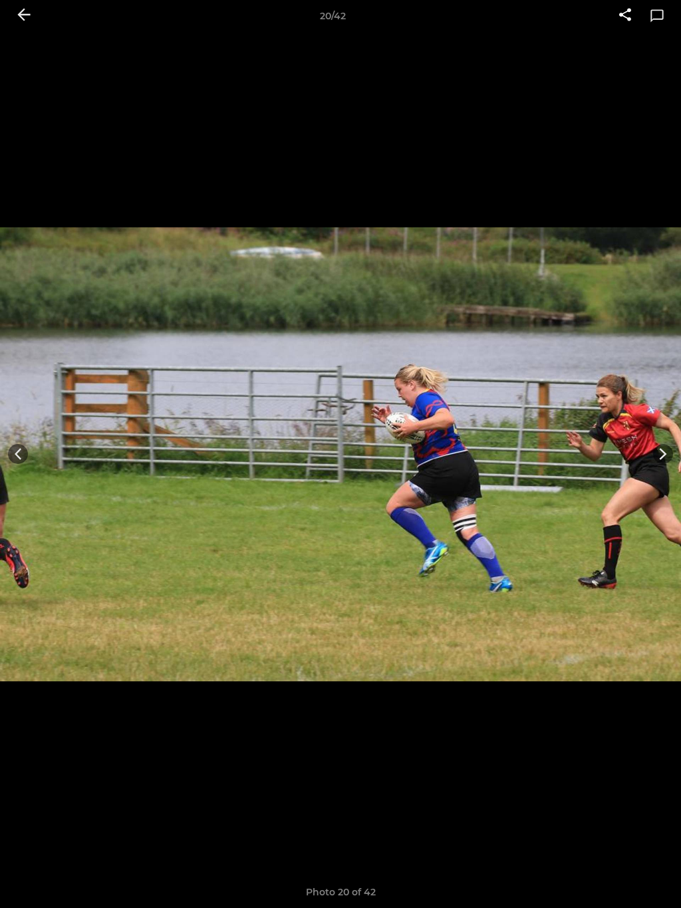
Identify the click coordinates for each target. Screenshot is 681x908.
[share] (625, 16)
